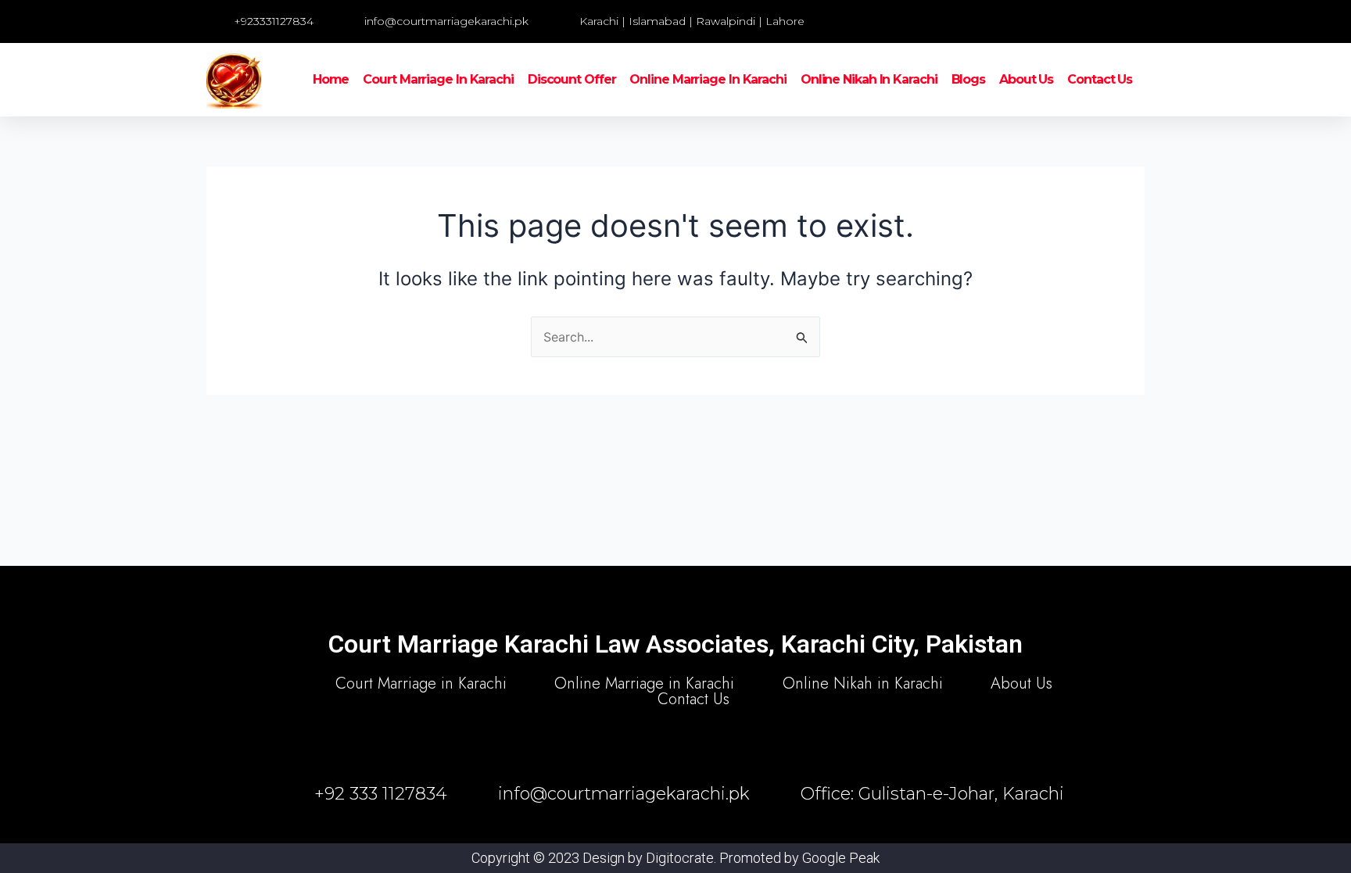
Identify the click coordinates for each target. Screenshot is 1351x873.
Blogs (968, 79)
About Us (1026, 79)
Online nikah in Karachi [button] (869, 79)
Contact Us (1099, 79)
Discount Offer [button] (572, 79)
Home (331, 79)
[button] (969, 21)
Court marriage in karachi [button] (438, 79)
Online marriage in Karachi (707, 79)
